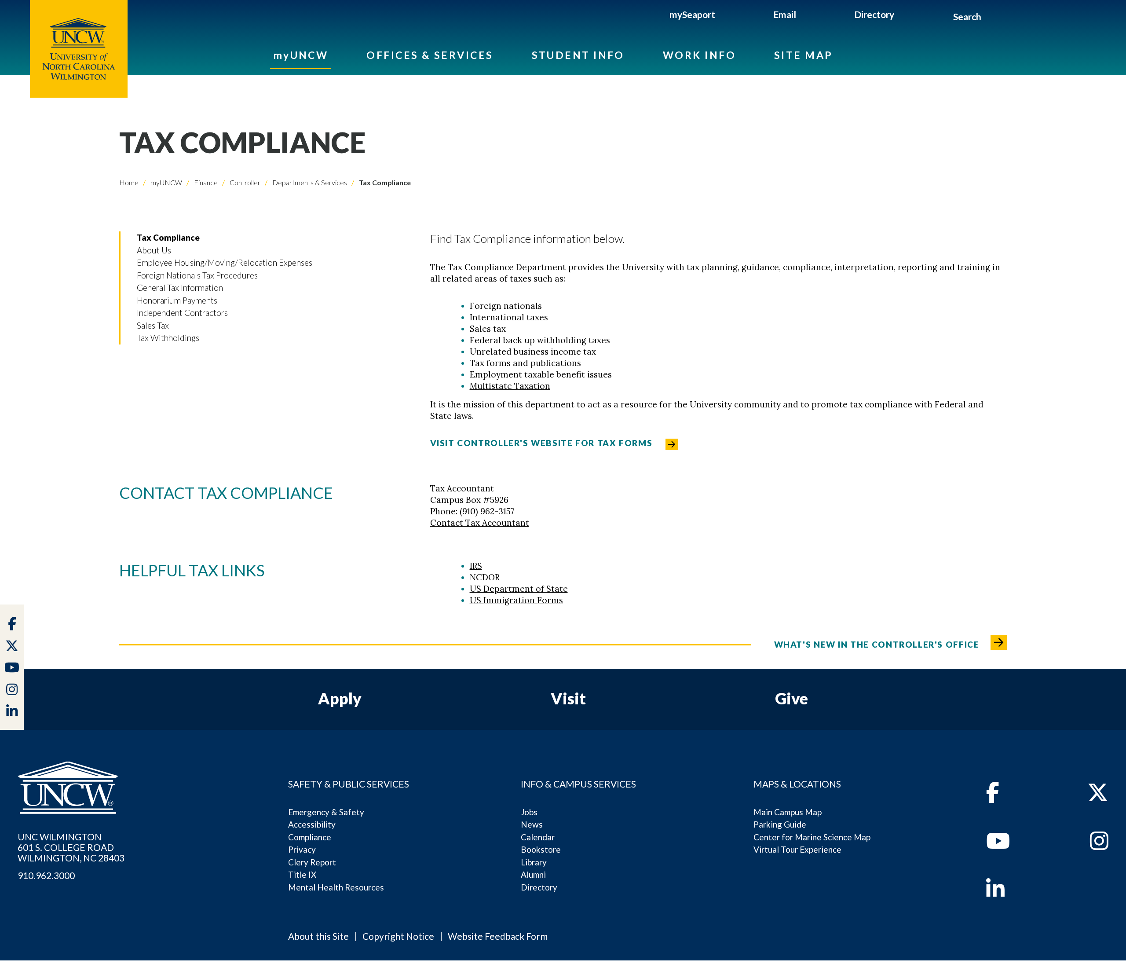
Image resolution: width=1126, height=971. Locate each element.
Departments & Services (309, 182)
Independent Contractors (182, 313)
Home (129, 182)
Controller (244, 182)
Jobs (529, 812)
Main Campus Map (787, 812)
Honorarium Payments (177, 300)
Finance (205, 182)
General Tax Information (180, 287)
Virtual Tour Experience (797, 849)
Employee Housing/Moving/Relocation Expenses (224, 262)
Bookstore (541, 849)
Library (534, 862)
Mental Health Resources (336, 887)
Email (784, 14)
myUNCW (301, 55)
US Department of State (519, 588)
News (532, 824)
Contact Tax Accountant (479, 522)
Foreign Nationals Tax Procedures (197, 275)
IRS (476, 566)
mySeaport (692, 14)
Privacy (302, 849)
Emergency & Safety (326, 812)
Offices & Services (429, 55)
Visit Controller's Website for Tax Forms (541, 443)
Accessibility (312, 824)
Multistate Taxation (510, 386)
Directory (874, 14)
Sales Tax (153, 325)
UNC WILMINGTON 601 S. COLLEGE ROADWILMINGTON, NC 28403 (71, 847)
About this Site (318, 936)
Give (791, 698)
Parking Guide (779, 824)
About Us (154, 250)
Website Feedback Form (498, 936)
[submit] (991, 18)
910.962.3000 (46, 875)
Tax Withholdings (168, 338)
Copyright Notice (398, 936)
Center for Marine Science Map (811, 837)
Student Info (578, 55)
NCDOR (485, 577)
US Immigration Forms (516, 600)
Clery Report (312, 862)
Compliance (309, 837)
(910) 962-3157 (487, 511)
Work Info (699, 55)
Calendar (538, 837)
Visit (568, 698)
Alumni (533, 874)
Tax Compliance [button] (168, 237)
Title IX (302, 874)
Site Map (803, 55)
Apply (340, 698)
